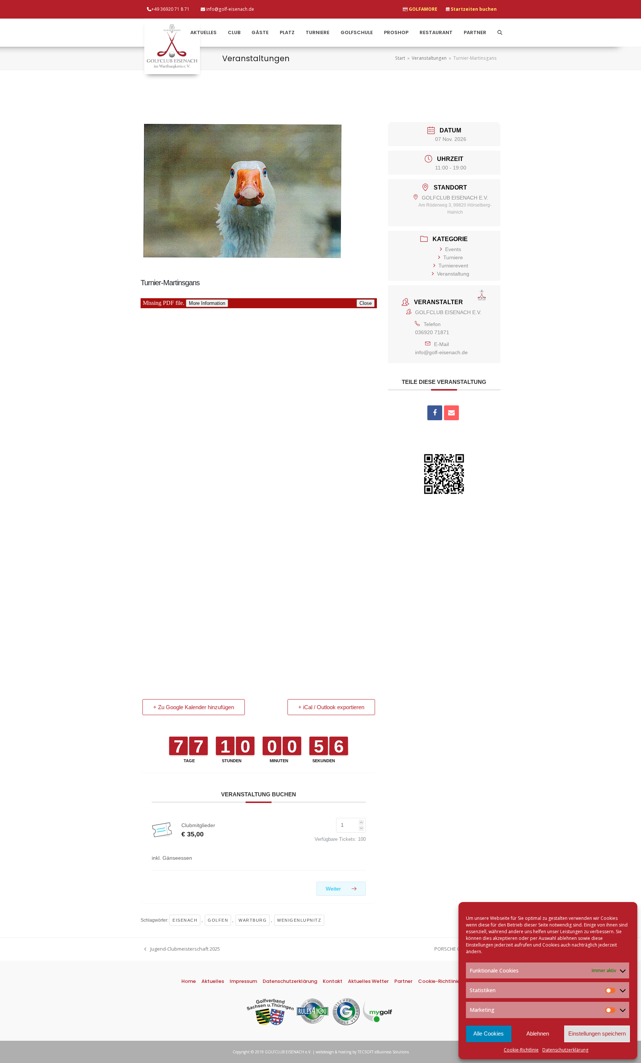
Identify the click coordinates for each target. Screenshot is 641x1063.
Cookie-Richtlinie (521, 1050)
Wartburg (253, 920)
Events (453, 249)
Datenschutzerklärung (565, 1050)
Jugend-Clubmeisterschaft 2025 (182, 949)
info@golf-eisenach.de (441, 352)
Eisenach (184, 920)
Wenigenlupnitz (299, 920)
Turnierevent (453, 266)
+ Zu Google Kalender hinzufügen (193, 707)
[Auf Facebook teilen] (434, 412)
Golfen (218, 920)
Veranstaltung (453, 274)
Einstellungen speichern (597, 1033)
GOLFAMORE (423, 9)
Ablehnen (537, 1033)
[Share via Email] (451, 412)
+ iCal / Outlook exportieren (331, 707)
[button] (500, 33)
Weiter (334, 889)
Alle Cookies (488, 1033)
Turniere (453, 257)
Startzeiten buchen (474, 9)
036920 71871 (432, 332)
